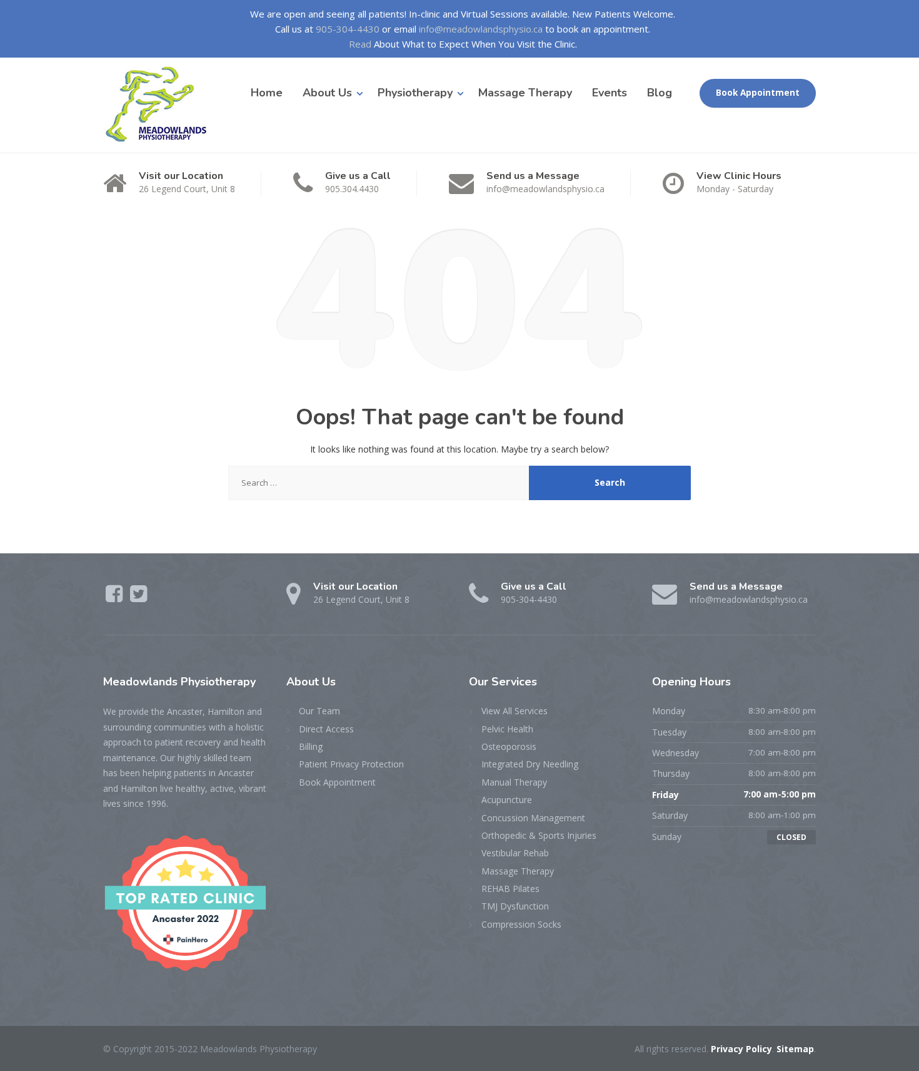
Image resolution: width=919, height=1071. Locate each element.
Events (609, 92)
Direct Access (326, 729)
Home (267, 92)
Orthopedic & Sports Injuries (538, 835)
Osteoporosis (508, 746)
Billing (311, 746)
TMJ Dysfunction (515, 906)
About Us (327, 92)
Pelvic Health (507, 729)
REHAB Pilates (510, 888)
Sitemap (795, 1049)
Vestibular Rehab (515, 853)
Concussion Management (533, 818)
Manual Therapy (514, 782)
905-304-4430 (347, 29)
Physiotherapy (415, 92)
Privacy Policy (741, 1049)
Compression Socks (521, 924)
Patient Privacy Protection (351, 764)
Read (360, 44)
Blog (659, 92)
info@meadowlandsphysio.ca (481, 29)
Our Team (319, 711)
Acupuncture (506, 800)
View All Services (514, 711)
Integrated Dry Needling (529, 764)
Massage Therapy (525, 92)
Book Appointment (758, 92)
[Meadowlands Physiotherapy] (161, 105)
